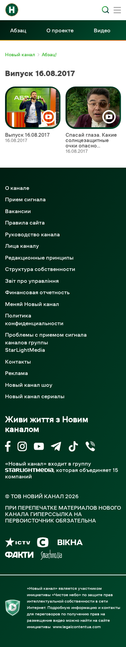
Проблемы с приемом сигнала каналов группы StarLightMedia (46, 342)
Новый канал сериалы (35, 396)
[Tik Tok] (73, 447)
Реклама (16, 373)
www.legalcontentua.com (77, 627)
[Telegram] (56, 447)
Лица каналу (22, 245)
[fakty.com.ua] (19, 556)
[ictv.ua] (17, 543)
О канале (17, 188)
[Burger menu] (117, 10)
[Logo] (11, 9)
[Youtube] (39, 447)
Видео (102, 30)
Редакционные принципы (39, 257)
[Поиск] (105, 9)
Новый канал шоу (28, 384)
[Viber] (90, 447)
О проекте (60, 30)
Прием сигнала (25, 199)
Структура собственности (40, 269)
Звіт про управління (32, 280)
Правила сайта (25, 222)
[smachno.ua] (51, 556)
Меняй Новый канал (32, 304)
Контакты (18, 361)
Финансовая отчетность (37, 292)
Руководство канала (32, 234)
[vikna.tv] (69, 543)
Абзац (18, 30)
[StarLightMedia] (29, 470)
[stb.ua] (43, 543)
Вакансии (18, 211)
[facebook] (8, 447)
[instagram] (22, 447)
